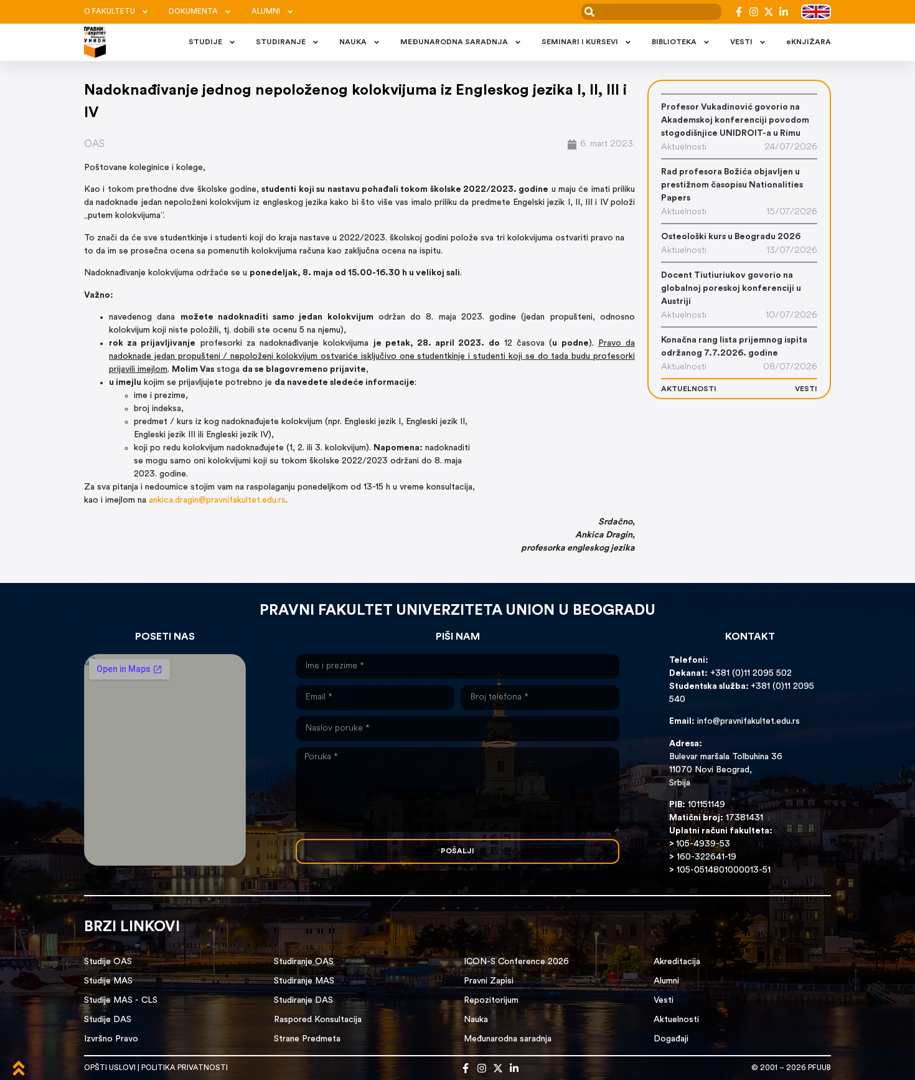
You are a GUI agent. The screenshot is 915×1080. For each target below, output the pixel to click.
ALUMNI (265, 12)
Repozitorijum (491, 1000)
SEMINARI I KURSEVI (580, 42)
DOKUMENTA (193, 12)
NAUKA (353, 42)
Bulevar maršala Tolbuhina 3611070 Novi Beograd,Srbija (725, 770)
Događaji (671, 1039)
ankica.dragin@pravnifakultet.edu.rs (217, 500)
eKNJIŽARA (808, 42)
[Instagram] (754, 12)
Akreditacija (677, 962)
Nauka (476, 1020)
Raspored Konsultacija (318, 1020)
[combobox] (651, 12)
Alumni (666, 981)
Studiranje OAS (304, 962)
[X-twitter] (769, 12)
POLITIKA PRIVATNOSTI (184, 1068)
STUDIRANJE (281, 42)
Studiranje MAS (304, 981)
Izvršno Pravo (111, 1039)
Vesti (663, 1000)
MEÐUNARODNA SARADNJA (454, 42)
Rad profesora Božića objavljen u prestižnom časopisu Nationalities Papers (732, 185)
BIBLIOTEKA (674, 42)
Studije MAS (108, 981)
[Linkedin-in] (784, 12)
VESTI (741, 42)
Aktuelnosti (676, 1020)
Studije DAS (107, 1020)
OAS (94, 144)
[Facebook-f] (739, 12)
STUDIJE (205, 42)
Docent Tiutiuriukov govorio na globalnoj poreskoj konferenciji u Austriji (731, 288)
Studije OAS (108, 962)
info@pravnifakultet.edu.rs (748, 721)
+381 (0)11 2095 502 (750, 673)
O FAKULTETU (109, 12)
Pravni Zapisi (489, 981)
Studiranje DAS (303, 1000)
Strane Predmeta (307, 1039)
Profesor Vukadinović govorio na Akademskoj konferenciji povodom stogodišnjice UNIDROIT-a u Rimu (735, 120)
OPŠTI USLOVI (110, 1068)
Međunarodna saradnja (507, 1039)
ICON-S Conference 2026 (516, 962)
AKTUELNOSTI (688, 389)
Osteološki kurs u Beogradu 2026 (730, 237)
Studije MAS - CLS (120, 1000)
